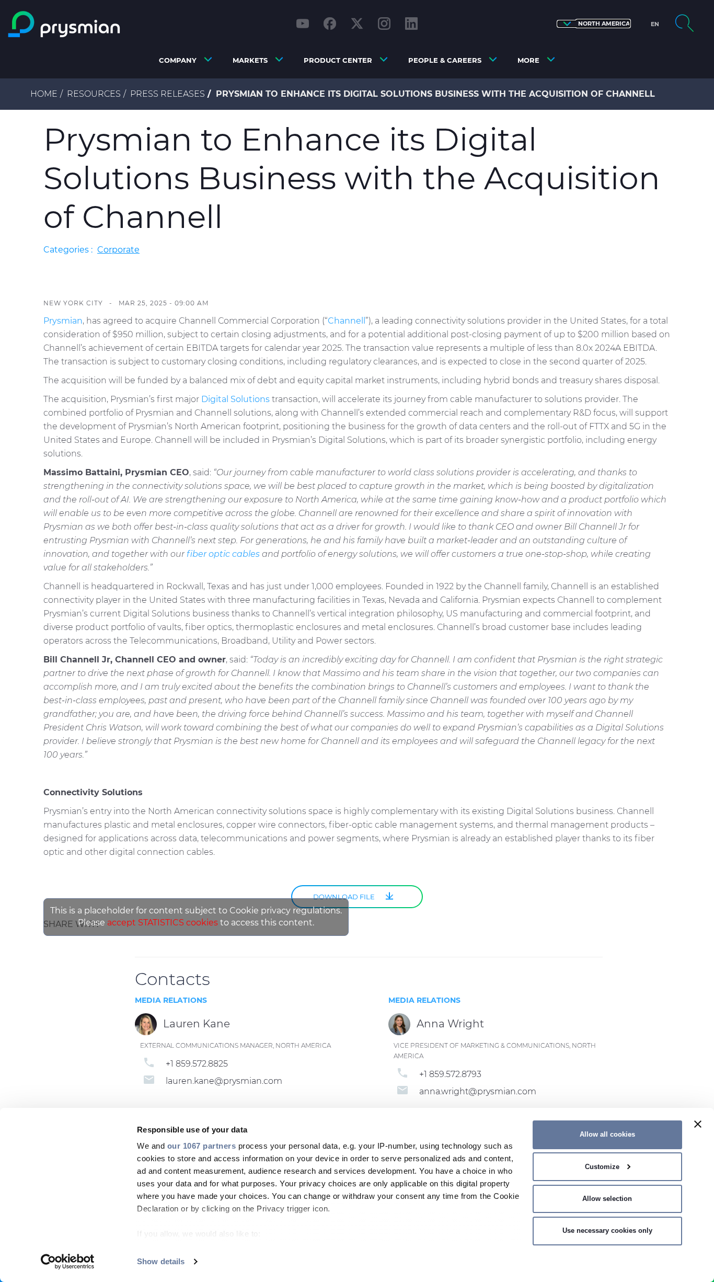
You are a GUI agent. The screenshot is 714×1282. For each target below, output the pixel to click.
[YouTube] (302, 23)
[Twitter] (357, 23)
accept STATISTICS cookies (162, 923)
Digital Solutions (235, 399)
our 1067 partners (201, 1145)
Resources (94, 94)
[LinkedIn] (411, 23)
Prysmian (63, 321)
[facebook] (329, 23)
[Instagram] (384, 23)
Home (43, 94)
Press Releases (167, 94)
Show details (161, 1261)
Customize (602, 1167)
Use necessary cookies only (607, 1230)
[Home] (91, 24)
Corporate (118, 250)
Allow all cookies (607, 1134)
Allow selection (607, 1199)
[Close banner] (697, 1124)
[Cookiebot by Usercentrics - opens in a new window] (67, 1261)
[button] (594, 24)
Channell (346, 321)
